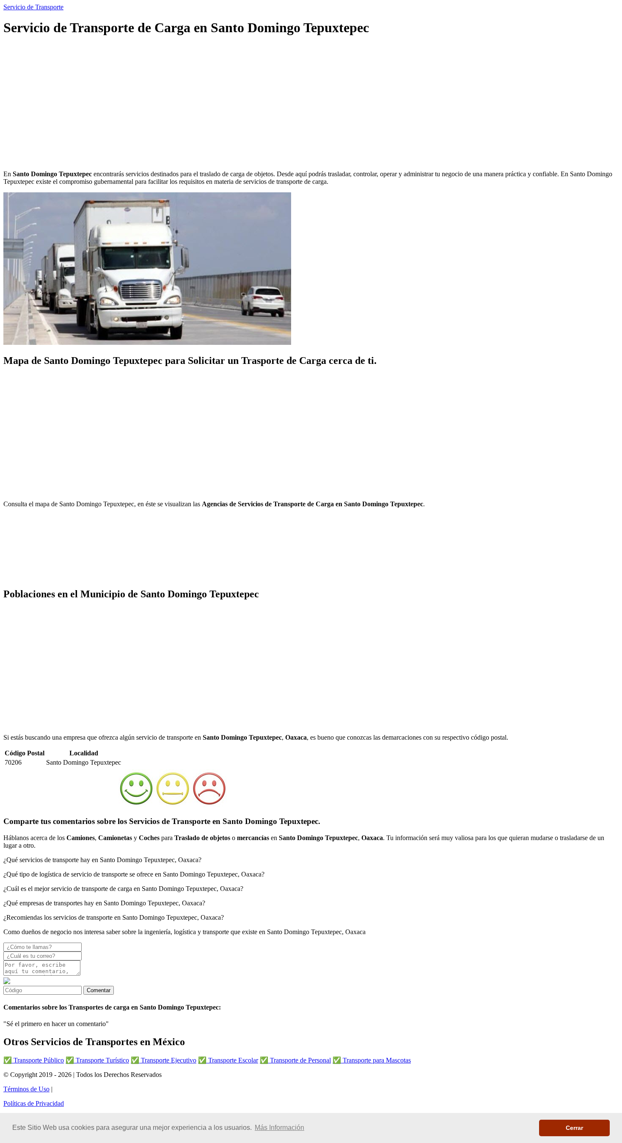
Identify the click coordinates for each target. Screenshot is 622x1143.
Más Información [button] (279, 1127)
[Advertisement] (257, 104)
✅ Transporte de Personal (295, 1060)
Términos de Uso (26, 1089)
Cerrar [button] (574, 1127)
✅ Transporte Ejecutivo (163, 1060)
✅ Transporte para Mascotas (372, 1060)
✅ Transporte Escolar (228, 1060)
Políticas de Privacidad (33, 1103)
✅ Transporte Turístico (97, 1060)
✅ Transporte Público (33, 1060)
